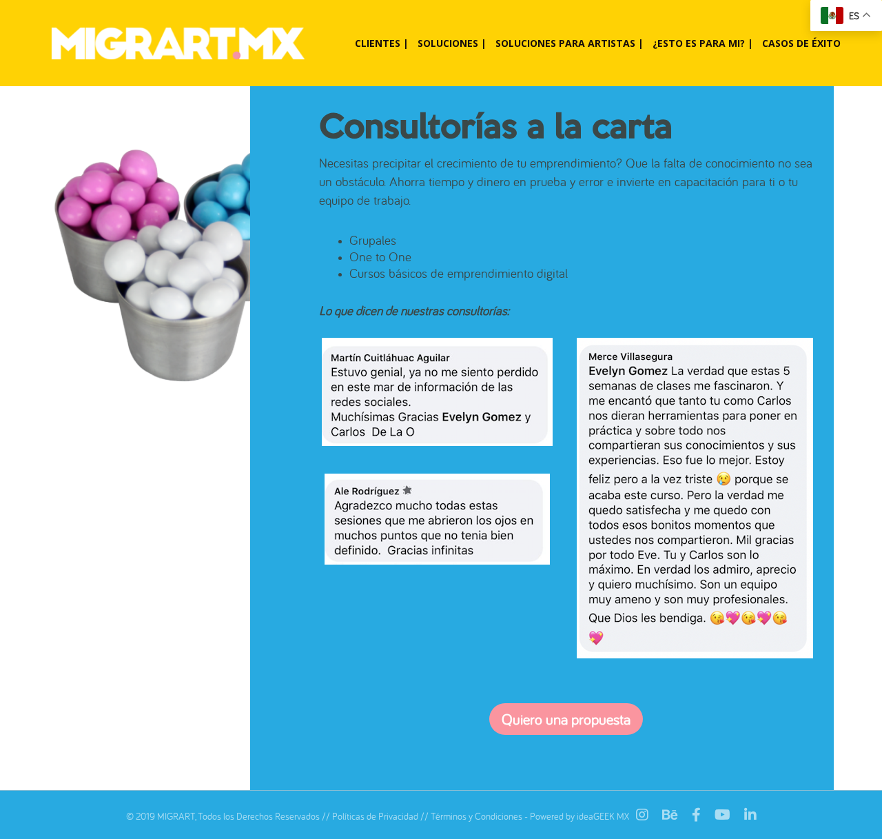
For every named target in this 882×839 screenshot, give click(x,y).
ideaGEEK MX (603, 816)
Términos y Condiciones (476, 816)
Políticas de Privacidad (375, 816)
